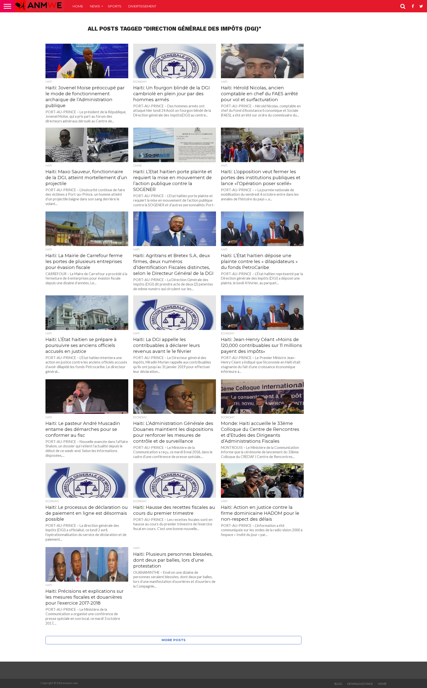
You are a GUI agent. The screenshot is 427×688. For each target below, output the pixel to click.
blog (338, 684)
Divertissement (142, 6)
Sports (114, 6)
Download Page (360, 684)
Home (78, 6)
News (95, 6)
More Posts (174, 640)
